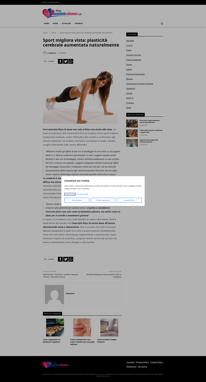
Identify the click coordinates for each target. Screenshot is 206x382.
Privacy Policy (82, 194)
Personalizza (77, 200)
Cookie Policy (69, 194)
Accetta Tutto (129, 200)
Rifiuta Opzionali (103, 200)
